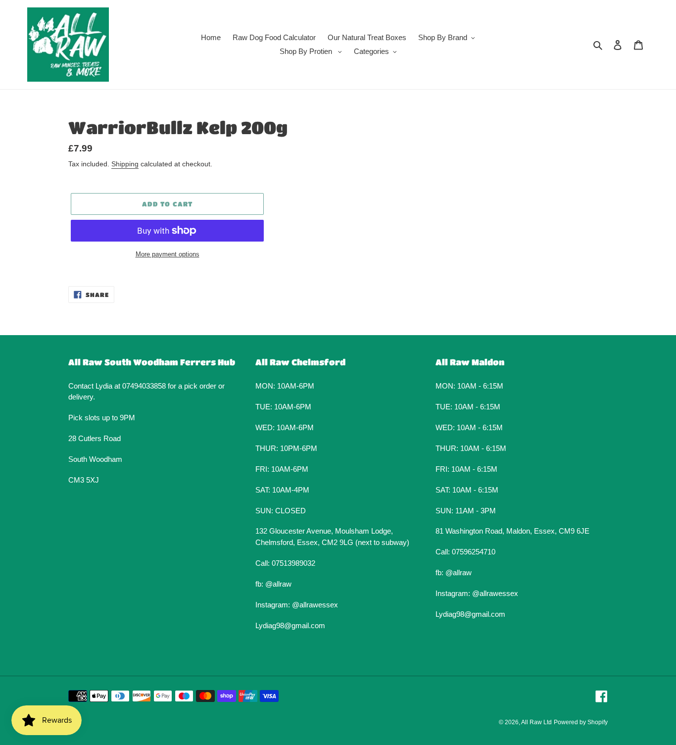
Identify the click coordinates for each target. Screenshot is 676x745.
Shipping (125, 164)
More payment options (167, 254)
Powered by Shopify (581, 722)
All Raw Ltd (536, 722)
